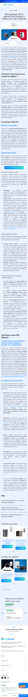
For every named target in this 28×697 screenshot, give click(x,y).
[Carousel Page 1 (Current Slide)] (13, 583)
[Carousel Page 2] (14, 583)
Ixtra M (8, 227)
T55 (19, 472)
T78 (7, 473)
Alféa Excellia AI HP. (11, 228)
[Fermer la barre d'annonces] (26, 1)
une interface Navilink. (16, 406)
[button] (2, 4)
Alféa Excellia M (15, 227)
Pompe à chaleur (13, 10)
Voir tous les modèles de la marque (14, 167)
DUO (10, 356)
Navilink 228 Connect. (18, 490)
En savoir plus (6, 580)
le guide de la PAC (14, 56)
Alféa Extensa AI (14, 212)
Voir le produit (7, 546)
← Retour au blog (5, 589)
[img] (14, 604)
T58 (23, 472)
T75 (4, 473)
